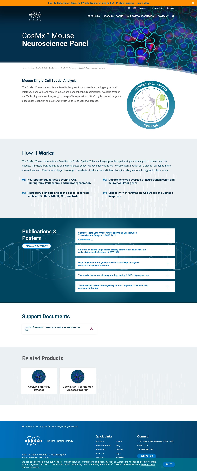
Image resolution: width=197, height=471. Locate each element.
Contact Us (157, 8)
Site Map (120, 457)
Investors (100, 457)
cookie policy (32, 467)
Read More (84, 239)
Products (31, 68)
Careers (170, 8)
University (144, 8)
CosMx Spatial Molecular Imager (48, 68)
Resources (101, 449)
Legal (118, 453)
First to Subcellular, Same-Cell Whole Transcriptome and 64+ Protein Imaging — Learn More (98, 3)
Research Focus (113, 16)
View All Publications (36, 246)
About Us (100, 453)
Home (24, 68)
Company (162, 16)
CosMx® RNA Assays (69, 68)
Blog (118, 445)
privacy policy (148, 464)
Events (119, 441)
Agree (169, 464)
